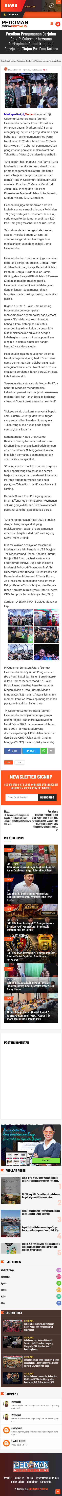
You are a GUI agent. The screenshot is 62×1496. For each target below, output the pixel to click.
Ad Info (30, 1478)
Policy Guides (17, 1482)
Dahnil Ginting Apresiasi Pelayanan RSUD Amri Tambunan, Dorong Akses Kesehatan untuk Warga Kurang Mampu (30, 986)
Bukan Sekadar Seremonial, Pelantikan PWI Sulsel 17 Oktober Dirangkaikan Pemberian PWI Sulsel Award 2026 (40, 1380)
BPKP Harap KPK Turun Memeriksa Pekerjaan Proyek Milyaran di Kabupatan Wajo (41, 1196)
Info (19, 762)
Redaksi (7, 1478)
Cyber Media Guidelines (47, 1478)
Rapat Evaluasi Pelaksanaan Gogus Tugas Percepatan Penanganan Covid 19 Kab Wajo (40, 1229)
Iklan (3, 1303)
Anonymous (16, 1428)
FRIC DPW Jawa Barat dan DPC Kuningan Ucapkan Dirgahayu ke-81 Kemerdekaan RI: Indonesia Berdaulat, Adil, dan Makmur (30, 927)
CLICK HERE (46, 1160)
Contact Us (19, 1478)
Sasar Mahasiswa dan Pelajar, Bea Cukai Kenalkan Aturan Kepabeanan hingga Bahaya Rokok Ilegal (31, 869)
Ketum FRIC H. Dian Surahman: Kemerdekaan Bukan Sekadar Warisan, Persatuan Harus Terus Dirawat (29, 897)
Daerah (4, 1290)
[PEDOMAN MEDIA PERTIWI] (31, 1471)
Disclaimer (32, 1482)
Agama (3, 1283)
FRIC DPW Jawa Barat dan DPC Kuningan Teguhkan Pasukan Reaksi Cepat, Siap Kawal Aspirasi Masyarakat (31, 957)
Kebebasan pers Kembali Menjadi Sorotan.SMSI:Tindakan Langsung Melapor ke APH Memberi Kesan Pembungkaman (38, 1345)
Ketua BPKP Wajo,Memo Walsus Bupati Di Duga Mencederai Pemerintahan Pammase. (40, 1179)
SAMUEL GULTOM (18, 1441)
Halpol (3, 1297)
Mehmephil (16, 1402)
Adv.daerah (5, 1277)
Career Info (45, 1482)
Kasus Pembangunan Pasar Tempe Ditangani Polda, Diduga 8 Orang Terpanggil (41, 1212)
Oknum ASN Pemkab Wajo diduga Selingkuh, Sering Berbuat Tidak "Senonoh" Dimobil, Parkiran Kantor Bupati (41, 1247)
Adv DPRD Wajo (7, 1270)
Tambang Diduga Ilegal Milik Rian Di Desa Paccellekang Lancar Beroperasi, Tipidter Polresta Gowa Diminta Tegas (41, 1363)
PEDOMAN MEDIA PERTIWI (38, 1489)
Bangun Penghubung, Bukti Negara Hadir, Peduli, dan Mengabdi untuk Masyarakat (39, 1327)
